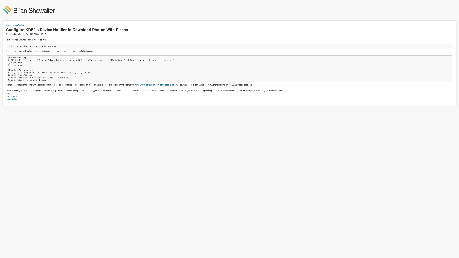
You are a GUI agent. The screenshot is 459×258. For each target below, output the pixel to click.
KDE (8, 96)
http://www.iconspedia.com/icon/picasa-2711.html (157, 84)
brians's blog (18, 25)
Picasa (14, 96)
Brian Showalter (34, 10)
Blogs (8, 25)
